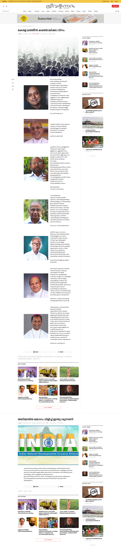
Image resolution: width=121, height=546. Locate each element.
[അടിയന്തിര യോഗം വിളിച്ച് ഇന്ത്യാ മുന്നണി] (48, 445)
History (78, 11)
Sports (84, 11)
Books (72, 11)
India (47, 422)
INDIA (112, 1)
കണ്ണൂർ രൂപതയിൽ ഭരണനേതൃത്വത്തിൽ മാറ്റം (25, 398)
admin (20, 33)
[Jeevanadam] (60, 6)
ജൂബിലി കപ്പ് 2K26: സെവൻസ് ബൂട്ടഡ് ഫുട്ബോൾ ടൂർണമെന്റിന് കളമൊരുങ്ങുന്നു (26, 1)
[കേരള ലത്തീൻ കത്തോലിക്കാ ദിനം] (48, 56)
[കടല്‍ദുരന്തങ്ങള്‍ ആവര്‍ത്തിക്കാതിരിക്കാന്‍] (92, 122)
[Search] (116, 11)
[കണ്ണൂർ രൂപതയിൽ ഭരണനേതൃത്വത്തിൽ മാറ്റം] (27, 390)
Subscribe (115, 6)
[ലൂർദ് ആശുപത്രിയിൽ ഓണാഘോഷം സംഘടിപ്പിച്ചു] (27, 372)
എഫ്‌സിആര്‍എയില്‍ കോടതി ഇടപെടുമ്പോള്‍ (93, 111)
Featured (61, 11)
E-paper (96, 11)
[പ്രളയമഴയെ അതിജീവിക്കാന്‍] (92, 142)
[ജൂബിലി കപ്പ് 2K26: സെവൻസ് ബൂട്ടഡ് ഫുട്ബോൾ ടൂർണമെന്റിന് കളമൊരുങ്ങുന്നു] (48, 372)
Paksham (54, 11)
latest (29, 11)
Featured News (35, 33)
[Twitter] (12, 86)
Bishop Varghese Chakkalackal (35, 356)
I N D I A (25, 491)
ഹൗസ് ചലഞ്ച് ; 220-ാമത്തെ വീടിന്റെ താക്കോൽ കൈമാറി (67, 380)
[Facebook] (12, 83)
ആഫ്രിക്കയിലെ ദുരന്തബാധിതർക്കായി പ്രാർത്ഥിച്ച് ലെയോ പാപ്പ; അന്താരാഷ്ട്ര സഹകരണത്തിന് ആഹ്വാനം (48, 400)
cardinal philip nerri (48, 356)
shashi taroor (36, 358)
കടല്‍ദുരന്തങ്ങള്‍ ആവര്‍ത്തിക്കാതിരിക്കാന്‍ (92, 131)
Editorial (37, 11)
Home (24, 11)
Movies (67, 11)
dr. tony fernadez (59, 356)
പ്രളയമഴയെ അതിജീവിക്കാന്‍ (93, 149)
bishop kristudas (22, 356)
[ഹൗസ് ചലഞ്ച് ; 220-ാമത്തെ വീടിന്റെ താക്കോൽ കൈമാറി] (69, 372)
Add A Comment (48, 407)
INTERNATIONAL (105, 1)
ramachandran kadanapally (24, 358)
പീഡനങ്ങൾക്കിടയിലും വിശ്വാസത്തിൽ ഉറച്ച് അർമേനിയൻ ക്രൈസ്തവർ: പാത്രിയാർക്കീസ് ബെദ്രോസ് (69, 400)
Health (90, 11)
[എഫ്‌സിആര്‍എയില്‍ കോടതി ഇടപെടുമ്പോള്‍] (92, 103)
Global (48, 11)
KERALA (116, 1)
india (30, 491)
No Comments (45, 33)
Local (42, 11)
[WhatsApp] (12, 89)
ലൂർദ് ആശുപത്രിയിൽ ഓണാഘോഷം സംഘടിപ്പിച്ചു (25, 380)
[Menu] (118, 11)
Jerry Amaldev (68, 356)
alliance (20, 491)
